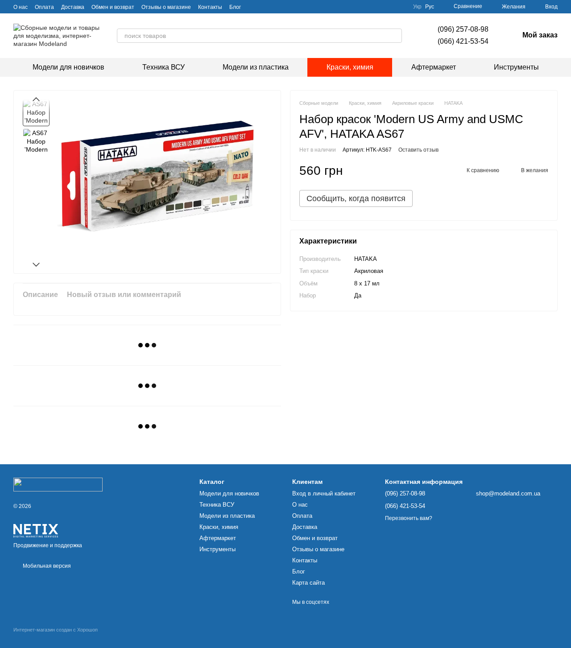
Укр (417, 6)
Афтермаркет (433, 67)
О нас (20, 7)
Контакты (210, 7)
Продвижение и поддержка (47, 545)
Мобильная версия (46, 566)
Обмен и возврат (112, 7)
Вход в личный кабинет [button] (324, 493)
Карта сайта (308, 582)
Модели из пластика (256, 67)
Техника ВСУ (163, 67)
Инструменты (516, 67)
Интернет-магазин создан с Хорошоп (55, 629)
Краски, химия (350, 67)
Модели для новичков (68, 67)
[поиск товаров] (395, 36)
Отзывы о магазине (166, 7)
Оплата (44, 7)
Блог (235, 7)
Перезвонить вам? (408, 518)
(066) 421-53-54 (463, 41)
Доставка (72, 7)
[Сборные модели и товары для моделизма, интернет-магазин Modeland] (58, 484)
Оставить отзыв (418, 150)
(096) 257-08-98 (463, 29)
